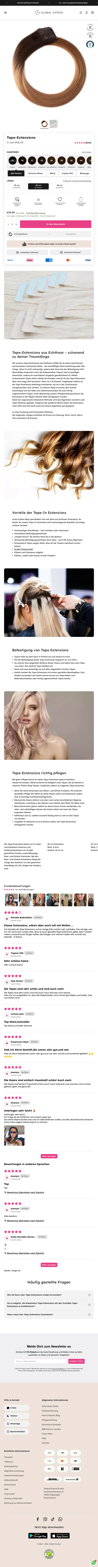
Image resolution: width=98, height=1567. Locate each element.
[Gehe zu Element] (54, 124)
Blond (52, 173)
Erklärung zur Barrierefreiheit (18, 1503)
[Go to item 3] (39, 900)
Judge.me (16, 1270)
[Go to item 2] (25, 900)
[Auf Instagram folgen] (45, 1519)
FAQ (44, 1438)
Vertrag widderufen (13, 1498)
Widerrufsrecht (11, 1480)
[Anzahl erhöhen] (16, 224)
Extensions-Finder (50, 1406)
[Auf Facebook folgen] (37, 1519)
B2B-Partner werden (51, 1429)
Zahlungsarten (11, 1466)
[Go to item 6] (80, 900)
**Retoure (8, 1462)
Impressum (9, 1494)
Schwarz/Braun (35, 173)
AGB (6, 1489)
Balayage (84, 173)
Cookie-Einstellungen (14, 1475)
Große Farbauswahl (23, 549)
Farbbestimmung (50, 1411)
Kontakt (45, 1443)
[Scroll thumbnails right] (91, 900)
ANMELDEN (76, 1361)
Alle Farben (16, 173)
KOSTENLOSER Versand (35, 213)
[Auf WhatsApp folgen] (60, 1519)
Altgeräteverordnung (14, 1471)
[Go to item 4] (52, 900)
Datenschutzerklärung (58, 1368)
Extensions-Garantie (51, 1424)
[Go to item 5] (66, 900)
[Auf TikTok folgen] (53, 1519)
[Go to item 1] (11, 900)
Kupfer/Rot (67, 173)
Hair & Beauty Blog (51, 1415)
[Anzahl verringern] (8, 224)
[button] (14, 1135)
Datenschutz (10, 1484)
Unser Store (47, 1433)
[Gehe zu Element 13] (44, 124)
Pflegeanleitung (49, 1420)
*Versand (8, 1457)
